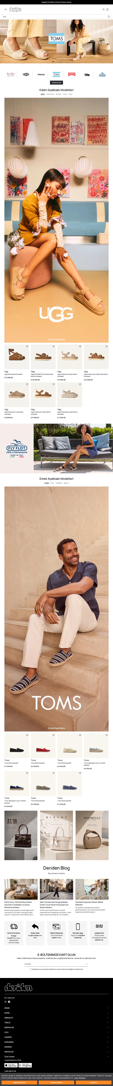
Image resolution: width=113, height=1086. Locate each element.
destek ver (99, 940)
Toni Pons (50, 94)
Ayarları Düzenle (19, 1082)
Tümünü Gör (56, 83)
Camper (59, 483)
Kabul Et (93, 1082)
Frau (70, 94)
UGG (43, 94)
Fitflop (58, 94)
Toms (65, 94)
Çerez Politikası (80, 1078)
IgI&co (66, 483)
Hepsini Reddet (56, 1082)
